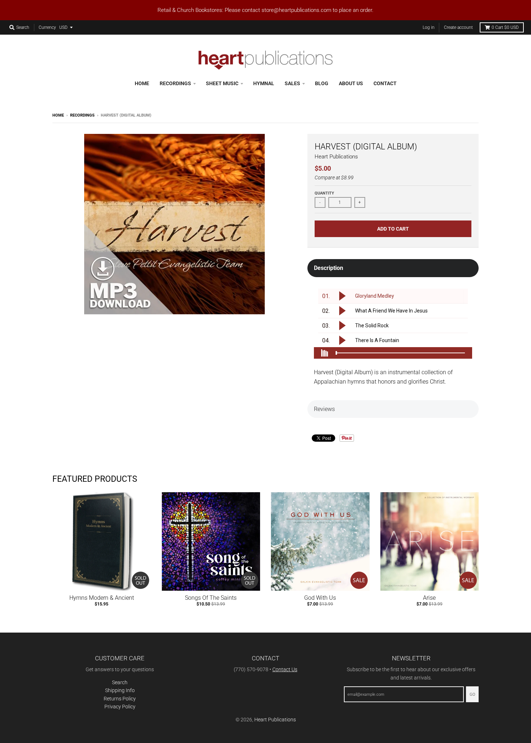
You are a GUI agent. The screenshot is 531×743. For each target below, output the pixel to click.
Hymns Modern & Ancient (101, 597)
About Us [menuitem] (351, 83)
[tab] (393, 268)
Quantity (324, 193)
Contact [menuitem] (385, 83)
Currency (47, 27)
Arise (429, 597)
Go (472, 694)
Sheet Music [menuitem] (222, 83)
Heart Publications (336, 156)
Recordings (82, 115)
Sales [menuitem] (292, 83)
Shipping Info (120, 690)
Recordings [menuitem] (175, 83)
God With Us (320, 597)
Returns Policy (120, 699)
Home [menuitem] (142, 83)
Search (120, 682)
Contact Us (284, 669)
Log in (429, 27)
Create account (458, 27)
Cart (505, 27)
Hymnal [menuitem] (263, 83)
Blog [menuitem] (321, 83)
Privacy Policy (119, 706)
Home (58, 115)
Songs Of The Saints (211, 597)
